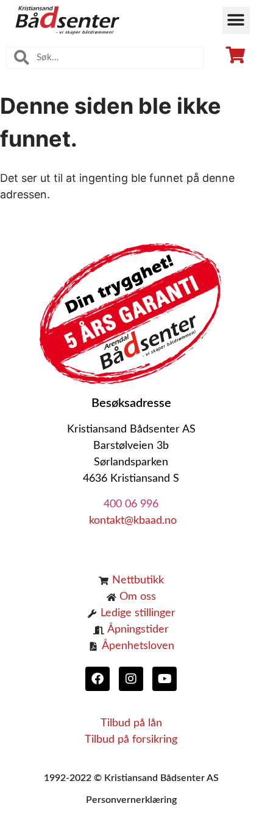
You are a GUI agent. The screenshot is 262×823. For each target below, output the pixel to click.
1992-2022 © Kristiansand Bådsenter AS (131, 778)
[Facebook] (97, 679)
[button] (236, 20)
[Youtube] (164, 679)
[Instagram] (131, 679)
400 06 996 (131, 504)
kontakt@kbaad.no (131, 520)
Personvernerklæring (131, 800)
